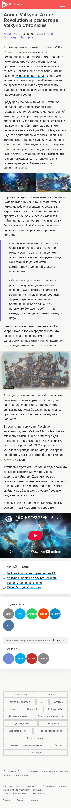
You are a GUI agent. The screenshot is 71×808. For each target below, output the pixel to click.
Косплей (32, 709)
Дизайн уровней (17, 716)
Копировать (58, 639)
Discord (8, 658)
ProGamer (15, 4)
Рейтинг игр (39, 793)
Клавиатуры (35, 752)
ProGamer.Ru (12, 771)
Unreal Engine (35, 738)
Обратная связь (11, 786)
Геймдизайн (55, 709)
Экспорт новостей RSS (15, 793)
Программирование (50, 730)
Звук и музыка (20, 723)
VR (42, 701)
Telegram (55, 614)
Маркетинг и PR (18, 730)
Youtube (32, 658)
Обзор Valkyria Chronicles (24, 587)
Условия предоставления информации (23, 790)
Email (8, 614)
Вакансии (31, 786)
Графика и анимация (50, 716)
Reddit (43, 614)
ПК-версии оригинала (29, 75)
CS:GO (53, 694)
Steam (43, 658)
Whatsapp (32, 614)
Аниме (12, 709)
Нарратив (53, 723)
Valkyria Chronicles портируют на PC (31, 573)
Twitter (20, 614)
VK (8, 625)
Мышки (58, 745)
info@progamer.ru (23, 775)
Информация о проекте (54, 786)
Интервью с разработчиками (26, 745)
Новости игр (12, 33)
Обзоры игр (20, 694)
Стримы (58, 701)
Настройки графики (19, 701)
